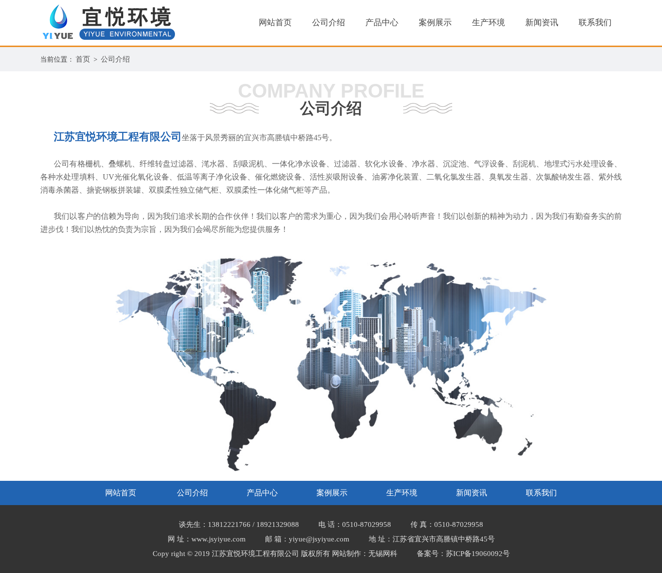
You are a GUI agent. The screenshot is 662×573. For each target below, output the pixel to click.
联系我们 (595, 22)
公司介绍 (328, 22)
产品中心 (381, 22)
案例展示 (435, 22)
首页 (83, 59)
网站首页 (275, 22)
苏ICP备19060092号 (478, 553)
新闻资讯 (541, 22)
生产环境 (488, 22)
